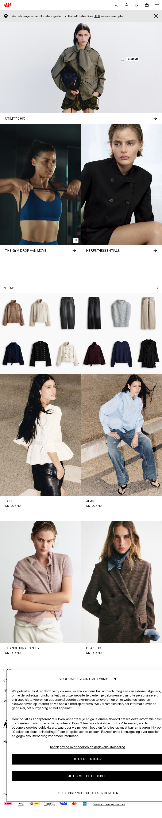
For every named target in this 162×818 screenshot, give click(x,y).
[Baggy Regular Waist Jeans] (148, 313)
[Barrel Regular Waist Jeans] (67, 313)
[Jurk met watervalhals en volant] (148, 353)
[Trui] (121, 353)
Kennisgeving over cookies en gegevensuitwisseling (87, 747)
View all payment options (109, 804)
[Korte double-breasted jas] (13, 353)
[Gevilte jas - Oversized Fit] (94, 353)
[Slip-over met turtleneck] (121, 313)
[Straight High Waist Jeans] (94, 313)
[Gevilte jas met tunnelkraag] (40, 313)
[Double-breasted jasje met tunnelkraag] (13, 313)
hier (97, 16)
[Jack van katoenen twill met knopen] (40, 353)
